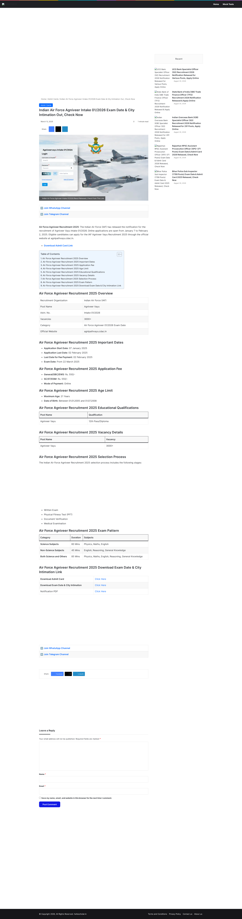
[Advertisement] (121, 30)
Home (216, 4)
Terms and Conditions (157, 914)
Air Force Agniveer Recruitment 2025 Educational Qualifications (74, 272)
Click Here (100, 579)
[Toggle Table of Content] (118, 254)
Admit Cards (53, 99)
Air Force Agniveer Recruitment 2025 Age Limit (65, 268)
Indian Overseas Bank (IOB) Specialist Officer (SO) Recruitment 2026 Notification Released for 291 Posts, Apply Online (186, 123)
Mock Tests (228, 4)
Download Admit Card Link (58, 245)
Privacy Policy (175, 914)
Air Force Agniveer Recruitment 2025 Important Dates (69, 262)
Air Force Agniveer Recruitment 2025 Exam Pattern (67, 282)
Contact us (187, 914)
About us (198, 914)
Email (42, 786)
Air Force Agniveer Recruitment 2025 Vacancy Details (69, 275)
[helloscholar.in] (9, 4)
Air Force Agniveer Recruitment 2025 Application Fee (68, 265)
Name (42, 774)
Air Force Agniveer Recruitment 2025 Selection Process (69, 278)
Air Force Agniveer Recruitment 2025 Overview (65, 258)
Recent (178, 58)
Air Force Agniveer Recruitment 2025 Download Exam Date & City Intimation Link (82, 285)
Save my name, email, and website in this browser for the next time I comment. (76, 798)
